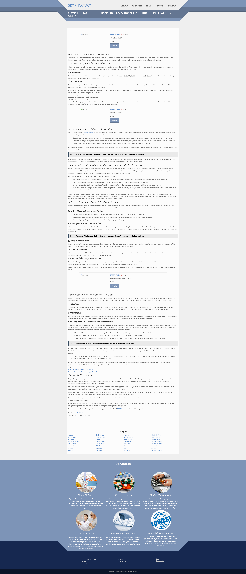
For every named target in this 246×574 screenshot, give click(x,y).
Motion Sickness (156, 442)
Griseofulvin (127, 442)
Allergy (70, 435)
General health (79, 412)
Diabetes (99, 448)
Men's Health (155, 437)
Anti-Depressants (73, 442)
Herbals (126, 446)
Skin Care (154, 448)
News (157, 559)
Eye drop (126, 435)
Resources (160, 6)
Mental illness (156, 439)
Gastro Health (128, 437)
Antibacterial (72, 444)
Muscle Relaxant (156, 444)
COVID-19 (99, 446)
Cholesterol (100, 444)
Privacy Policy (160, 561)
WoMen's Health (156, 450)
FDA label (120, 409)
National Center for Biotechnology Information (83, 372)
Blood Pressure (101, 437)
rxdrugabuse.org (88, 132)
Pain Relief (154, 446)
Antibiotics (71, 446)
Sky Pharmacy (79, 5)
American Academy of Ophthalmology (80, 369)
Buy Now (114, 45)
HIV (125, 448)
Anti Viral (71, 439)
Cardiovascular (100, 442)
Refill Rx (149, 6)
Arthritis (70, 448)
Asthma (70, 450)
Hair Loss (127, 444)
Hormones (127, 450)
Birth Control (100, 435)
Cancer (98, 439)
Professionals (137, 6)
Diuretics (99, 450)
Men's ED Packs (156, 435)
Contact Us (172, 6)
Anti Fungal (72, 437)
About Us (124, 6)
